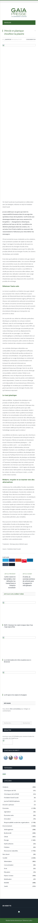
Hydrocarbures (8, 844)
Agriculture (7, 812)
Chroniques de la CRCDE (11, 794)
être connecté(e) (15, 709)
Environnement (7, 826)
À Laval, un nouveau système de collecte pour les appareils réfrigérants (29, 581)
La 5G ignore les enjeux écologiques (15, 695)
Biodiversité (7, 833)
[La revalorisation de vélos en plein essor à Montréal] (19, 647)
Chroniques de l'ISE (10, 790)
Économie (6, 808)
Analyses (5, 787)
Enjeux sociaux (8, 875)
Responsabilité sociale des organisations (16, 822)
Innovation (7, 819)
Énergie (6, 840)
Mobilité (6, 883)
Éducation (7, 872)
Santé (6, 886)
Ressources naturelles (11, 851)
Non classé (6, 854)
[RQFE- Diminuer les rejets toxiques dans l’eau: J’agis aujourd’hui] (19, 612)
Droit (5, 868)
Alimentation (8, 861)
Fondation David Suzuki (11, 797)
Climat (6, 837)
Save (25, 560)
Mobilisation (8, 879)
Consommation (30, 39)
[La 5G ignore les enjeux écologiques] (19, 682)
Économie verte (9, 815)
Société (5, 858)
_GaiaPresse (7, 39)
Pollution (6, 847)
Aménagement (8, 829)
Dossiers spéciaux (8, 805)
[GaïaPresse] (19, 12)
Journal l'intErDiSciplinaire (12, 801)
